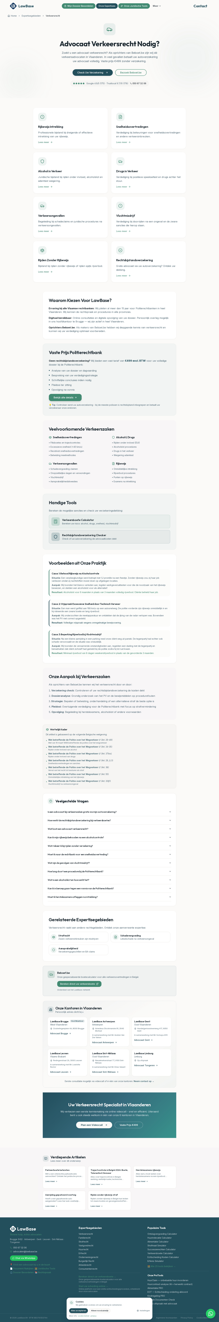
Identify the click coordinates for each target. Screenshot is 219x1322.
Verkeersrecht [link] (53, 15)
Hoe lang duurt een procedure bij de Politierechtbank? (75, 871)
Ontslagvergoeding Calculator (162, 1234)
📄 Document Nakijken (22, 1268)
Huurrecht (83, 1249)
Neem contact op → (144, 1081)
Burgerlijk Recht (86, 1261)
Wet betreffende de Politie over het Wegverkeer (73, 740)
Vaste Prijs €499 (129, 1124)
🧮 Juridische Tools (45, 1268)
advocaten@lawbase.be (25, 1251)
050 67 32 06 (139, 83)
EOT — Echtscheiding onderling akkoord (167, 1292)
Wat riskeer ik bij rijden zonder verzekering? (70, 845)
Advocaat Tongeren (144, 1065)
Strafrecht (83, 1241)
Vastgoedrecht (86, 1245)
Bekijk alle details (63, 397)
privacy (93, 1316)
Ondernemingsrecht (88, 1257)
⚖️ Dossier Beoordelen (22, 1272)
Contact (200, 6)
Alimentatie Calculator (157, 1241)
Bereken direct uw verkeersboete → (97, 1276)
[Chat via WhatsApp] (210, 1313)
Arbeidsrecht (85, 1265)
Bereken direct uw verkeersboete (77, 984)
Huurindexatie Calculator (159, 1237)
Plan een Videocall (92, 1124)
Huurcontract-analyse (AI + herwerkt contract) (170, 1284)
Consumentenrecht (88, 1269)
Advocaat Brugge (59, 1033)
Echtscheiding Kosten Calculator (163, 1257)
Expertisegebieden (31, 15)
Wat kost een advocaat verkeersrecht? (68, 828)
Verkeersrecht (86, 1234)
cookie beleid (83, 1316)
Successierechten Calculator (161, 1249)
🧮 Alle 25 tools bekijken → (161, 1266)
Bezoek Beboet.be (131, 72)
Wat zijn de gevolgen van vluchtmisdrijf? (69, 862)
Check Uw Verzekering (90, 72)
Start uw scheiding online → (93, 1286)
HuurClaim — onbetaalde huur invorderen (167, 1280)
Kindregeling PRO (156, 1296)
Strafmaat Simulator (156, 1245)
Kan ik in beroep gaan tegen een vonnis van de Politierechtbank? (81, 888)
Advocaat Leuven (59, 1072)
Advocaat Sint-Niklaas (104, 1072)
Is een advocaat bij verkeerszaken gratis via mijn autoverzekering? (82, 811)
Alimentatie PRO (155, 1288)
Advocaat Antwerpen (103, 1042)
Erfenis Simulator (155, 1261)
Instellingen (145, 1310)
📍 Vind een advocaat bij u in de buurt (30, 1264)
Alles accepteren (78, 1310)
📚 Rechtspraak (43, 1272)
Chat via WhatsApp (25, 1258)
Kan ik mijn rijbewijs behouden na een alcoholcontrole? (76, 837)
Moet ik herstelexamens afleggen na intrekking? (73, 896)
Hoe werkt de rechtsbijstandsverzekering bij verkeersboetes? (79, 820)
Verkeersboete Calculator (160, 1253)
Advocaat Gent (142, 1040)
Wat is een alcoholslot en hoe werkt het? (68, 879)
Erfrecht (82, 1253)
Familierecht (84, 1237)
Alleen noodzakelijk (99, 1310)
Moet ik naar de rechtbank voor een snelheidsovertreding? (78, 854)
